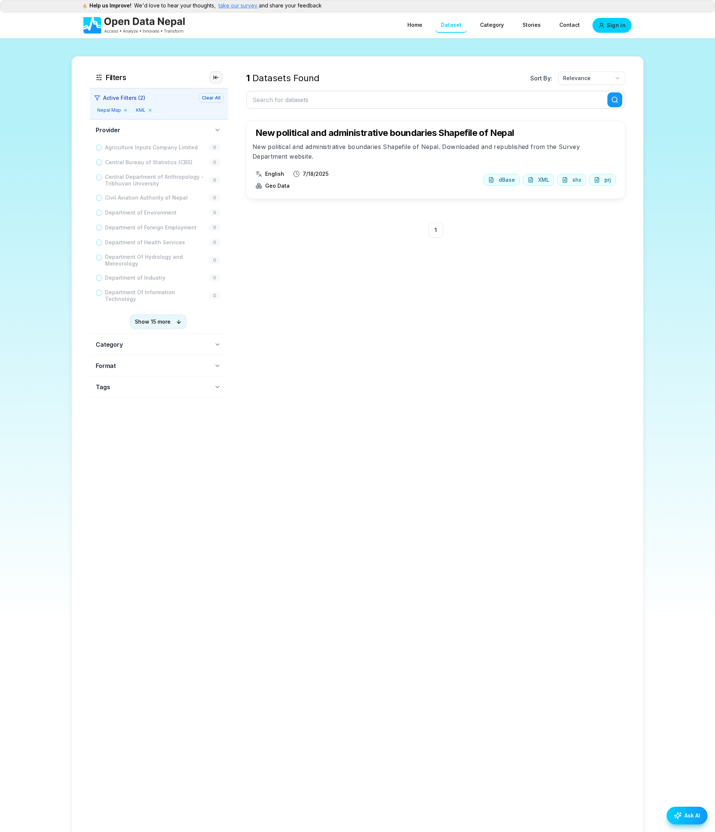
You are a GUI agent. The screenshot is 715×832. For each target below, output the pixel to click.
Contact (569, 25)
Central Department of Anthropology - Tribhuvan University (154, 180)
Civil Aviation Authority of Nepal (146, 197)
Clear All (211, 98)
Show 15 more (153, 321)
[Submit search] (614, 99)
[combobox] (591, 78)
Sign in (616, 25)
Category (492, 25)
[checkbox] (99, 147)
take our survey (239, 5)
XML (543, 180)
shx (576, 180)
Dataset (451, 25)
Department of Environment (141, 212)
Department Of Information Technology (140, 295)
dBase (507, 180)
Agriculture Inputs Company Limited (151, 147)
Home (414, 25)
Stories (531, 25)
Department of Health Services (145, 242)
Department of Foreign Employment (151, 227)
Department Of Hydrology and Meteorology (144, 260)
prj (607, 180)
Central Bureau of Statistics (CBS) (149, 162)
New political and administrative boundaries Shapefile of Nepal (384, 132)
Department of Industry (135, 277)
